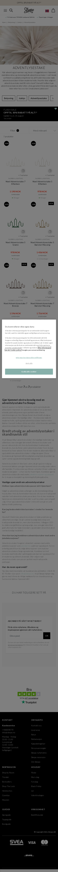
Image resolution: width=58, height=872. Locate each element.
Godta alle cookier (28, 371)
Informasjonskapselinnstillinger (29, 357)
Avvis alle (29, 363)
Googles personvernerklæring (33, 350)
